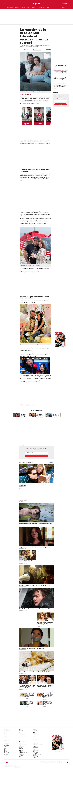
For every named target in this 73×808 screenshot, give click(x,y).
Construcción (35, 743)
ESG (19, 757)
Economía (20, 753)
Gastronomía (6, 740)
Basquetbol (21, 745)
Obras (20, 756)
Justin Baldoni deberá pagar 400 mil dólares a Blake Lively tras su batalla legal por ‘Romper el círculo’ (60, 86)
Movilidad (35, 753)
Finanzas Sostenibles (37, 754)
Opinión (20, 729)
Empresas (20, 751)
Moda (28, 7)
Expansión (21, 750)
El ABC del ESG (35, 756)
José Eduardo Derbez (37, 174)
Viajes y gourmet (41, 7)
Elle (5, 748)
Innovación (35, 755)
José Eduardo (23, 300)
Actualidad (6, 755)
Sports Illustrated (22, 741)
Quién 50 (63, 7)
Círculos (23, 7)
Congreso (35, 735)
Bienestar (6, 744)
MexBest (6, 739)
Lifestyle (20, 747)
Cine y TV (20, 736)
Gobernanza (35, 752)
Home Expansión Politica (23, 752)
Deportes (20, 735)
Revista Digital (65, 3)
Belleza (33, 7)
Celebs (5, 751)
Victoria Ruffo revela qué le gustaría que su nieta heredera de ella (24, 416)
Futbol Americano (22, 744)
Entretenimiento (22, 734)
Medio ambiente (36, 750)
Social (34, 751)
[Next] (60, 415)
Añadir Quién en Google (37, 49)
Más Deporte (21, 746)
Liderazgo (6, 756)
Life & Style (21, 732)
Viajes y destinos (7, 742)
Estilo (20, 733)
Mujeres (6, 754)
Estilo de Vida (6, 745)
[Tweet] (46, 49)
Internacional (21, 754)
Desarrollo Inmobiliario (37, 744)
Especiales (21, 730)
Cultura (49, 7)
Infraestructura (36, 745)
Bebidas (5, 741)
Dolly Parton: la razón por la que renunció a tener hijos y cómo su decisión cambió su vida (60, 78)
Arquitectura (35, 746)
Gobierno (35, 733)
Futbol (20, 742)
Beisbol (20, 743)
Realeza (17, 7)
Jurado (5, 746)
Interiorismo (35, 747)
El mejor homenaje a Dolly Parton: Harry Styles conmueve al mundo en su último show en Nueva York (60, 71)
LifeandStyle (35, 730)
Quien (63, 762)
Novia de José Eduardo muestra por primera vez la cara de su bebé (39, 416)
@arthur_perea (28, 94)
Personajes (6, 743)
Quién (5, 729)
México (34, 734)
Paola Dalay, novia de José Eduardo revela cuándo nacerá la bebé (55, 416)
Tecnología (21, 755)
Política (34, 732)
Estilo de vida (6, 752)
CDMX (34, 736)
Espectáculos (10, 7)
